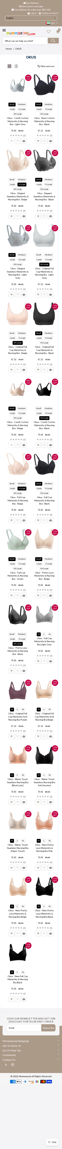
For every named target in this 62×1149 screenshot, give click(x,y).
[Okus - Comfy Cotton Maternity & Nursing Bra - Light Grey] (17, 84)
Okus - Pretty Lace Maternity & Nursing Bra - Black (18, 650)
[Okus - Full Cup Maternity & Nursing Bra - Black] (44, 464)
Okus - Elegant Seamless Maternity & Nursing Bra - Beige (18, 196)
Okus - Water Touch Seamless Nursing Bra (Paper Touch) (17, 847)
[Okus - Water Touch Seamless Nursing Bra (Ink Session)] (44, 755)
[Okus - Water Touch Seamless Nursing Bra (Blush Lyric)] (17, 755)
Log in (33, 13)
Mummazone (25, 1076)
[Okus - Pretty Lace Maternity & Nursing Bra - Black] (17, 614)
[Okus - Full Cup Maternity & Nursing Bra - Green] (17, 539)
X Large (22, 109)
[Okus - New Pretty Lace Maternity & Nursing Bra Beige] (17, 886)
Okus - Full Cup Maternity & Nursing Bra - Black (44, 500)
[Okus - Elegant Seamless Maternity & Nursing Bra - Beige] (17, 160)
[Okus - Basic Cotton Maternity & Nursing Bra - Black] (44, 84)
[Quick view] (23, 140)
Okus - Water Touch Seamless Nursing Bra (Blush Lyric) (17, 782)
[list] (16, 66)
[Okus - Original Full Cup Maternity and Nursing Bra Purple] (17, 689)
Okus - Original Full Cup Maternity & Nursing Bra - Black (44, 349)
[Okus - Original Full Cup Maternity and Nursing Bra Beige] (44, 689)
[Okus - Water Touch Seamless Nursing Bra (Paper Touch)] (17, 821)
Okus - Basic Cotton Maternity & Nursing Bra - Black (44, 121)
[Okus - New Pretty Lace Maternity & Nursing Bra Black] (44, 886)
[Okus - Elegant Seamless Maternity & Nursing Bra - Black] (44, 160)
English (10, 18)
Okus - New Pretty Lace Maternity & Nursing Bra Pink (44, 847)
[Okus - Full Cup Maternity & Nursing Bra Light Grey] (44, 614)
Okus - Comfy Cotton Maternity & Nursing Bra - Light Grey (17, 121)
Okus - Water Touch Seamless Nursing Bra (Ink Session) (44, 782)
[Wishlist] (17, 140)
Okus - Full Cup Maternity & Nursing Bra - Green (18, 575)
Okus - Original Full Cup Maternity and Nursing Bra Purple (17, 716)
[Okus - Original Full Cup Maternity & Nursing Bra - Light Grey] (44, 235)
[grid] (9, 66)
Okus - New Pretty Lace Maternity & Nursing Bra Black (44, 913)
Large (12, 109)
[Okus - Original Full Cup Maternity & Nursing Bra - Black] (44, 313)
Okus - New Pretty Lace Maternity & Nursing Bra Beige (17, 913)
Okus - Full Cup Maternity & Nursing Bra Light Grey (44, 641)
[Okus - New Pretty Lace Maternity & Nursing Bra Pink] (44, 821)
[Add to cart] (11, 140)
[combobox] (31, 40)
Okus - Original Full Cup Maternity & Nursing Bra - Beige (17, 349)
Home (9, 48)
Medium (22, 104)
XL (50, 634)
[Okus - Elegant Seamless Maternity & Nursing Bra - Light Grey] (17, 235)
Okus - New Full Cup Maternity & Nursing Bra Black (18, 979)
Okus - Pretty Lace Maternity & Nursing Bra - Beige (44, 575)
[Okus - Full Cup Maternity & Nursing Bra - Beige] (17, 464)
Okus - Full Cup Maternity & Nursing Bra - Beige (18, 500)
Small (12, 104)
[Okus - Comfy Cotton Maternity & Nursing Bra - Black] (44, 388)
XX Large (18, 114)
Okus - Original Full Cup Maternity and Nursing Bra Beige (44, 716)
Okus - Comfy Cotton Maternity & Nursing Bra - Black (44, 425)
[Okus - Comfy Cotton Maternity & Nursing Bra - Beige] (17, 388)
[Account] (49, 31)
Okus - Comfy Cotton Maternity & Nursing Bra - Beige (17, 425)
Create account (49, 13)
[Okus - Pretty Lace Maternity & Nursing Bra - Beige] (44, 539)
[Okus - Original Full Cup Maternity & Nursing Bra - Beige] (17, 313)
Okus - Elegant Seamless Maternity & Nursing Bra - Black (44, 196)
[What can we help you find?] (53, 40)
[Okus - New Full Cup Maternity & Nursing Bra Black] (17, 952)
